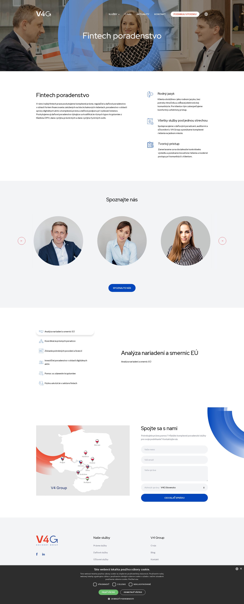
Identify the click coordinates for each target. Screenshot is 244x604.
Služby (113, 14)
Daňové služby (100, 552)
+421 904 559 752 (186, 234)
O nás (128, 14)
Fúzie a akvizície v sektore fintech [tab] (61, 383)
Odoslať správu (174, 497)
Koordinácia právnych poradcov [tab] (60, 341)
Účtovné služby (100, 559)
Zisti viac (58, 252)
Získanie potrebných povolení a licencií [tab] (63, 350)
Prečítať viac (133, 579)
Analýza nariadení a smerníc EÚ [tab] (60, 331)
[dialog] (122, 584)
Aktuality (143, 14)
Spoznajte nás (122, 288)
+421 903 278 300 (58, 234)
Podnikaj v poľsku (185, 14)
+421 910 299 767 (122, 234)
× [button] (241, 569)
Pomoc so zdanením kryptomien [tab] (60, 373)
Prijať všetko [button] (108, 592)
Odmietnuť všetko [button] (133, 592)
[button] (122, 599)
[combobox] (237, 568)
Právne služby (100, 545)
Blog (153, 552)
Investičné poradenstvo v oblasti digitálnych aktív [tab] (66, 362)
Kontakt (160, 14)
